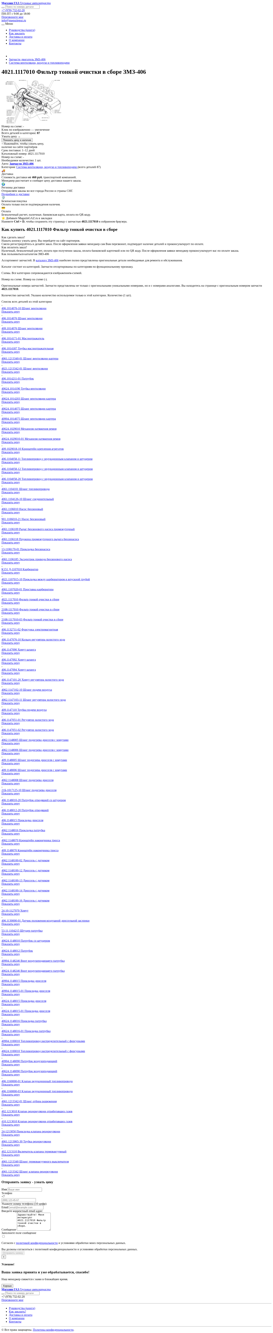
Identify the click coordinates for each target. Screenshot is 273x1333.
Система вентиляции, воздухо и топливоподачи (39, 62)
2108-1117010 (10, 609)
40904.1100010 (11, 1041)
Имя (4, 1189)
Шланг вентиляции (34, 308)
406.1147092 (9, 659)
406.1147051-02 (11, 729)
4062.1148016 (10, 830)
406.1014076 (9, 318)
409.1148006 (9, 770)
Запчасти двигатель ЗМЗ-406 (27, 59)
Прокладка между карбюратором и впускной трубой (56, 579)
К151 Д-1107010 (12, 569)
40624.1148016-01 (13, 1031)
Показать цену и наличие (17, 140)
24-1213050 (9, 1131)
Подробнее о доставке (15, 194)
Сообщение (8, 1229)
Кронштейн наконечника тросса (39, 840)
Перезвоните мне (12, 17)
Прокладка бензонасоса (35, 549)
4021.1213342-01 (12, 368)
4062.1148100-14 (12, 890)
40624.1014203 (11, 398)
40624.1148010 (11, 940)
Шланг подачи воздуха (37, 689)
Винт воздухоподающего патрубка (43, 960)
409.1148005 (9, 760)
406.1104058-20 (11, 479)
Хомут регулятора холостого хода (43, 679)
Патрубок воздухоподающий (39, 1061)
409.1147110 (9, 709)
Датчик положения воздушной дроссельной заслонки (56, 920)
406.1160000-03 (11, 1091)
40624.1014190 (11, 388)
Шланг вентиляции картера (40, 358)
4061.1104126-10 (12, 499)
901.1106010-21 (11, 519)
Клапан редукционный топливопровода (47, 1081)
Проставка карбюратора (38, 589)
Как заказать (17, 33)
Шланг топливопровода (34, 489)
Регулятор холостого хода (38, 719)
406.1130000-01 (11, 920)
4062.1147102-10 (12, 689)
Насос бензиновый (31, 509)
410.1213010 (9, 1121)
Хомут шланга (27, 649)
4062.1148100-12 (12, 870)
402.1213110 (9, 1151)
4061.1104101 (10, 489)
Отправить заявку (13, 1253)
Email (4, 1207)
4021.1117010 (10, 599)
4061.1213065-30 (12, 1141)
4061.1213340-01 (12, 358)
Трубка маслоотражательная (35, 348)
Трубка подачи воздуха (32, 709)
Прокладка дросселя (30, 820)
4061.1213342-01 (12, 1101)
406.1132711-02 (11, 629)
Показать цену (10, 311)
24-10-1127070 (10, 910)
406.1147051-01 (11, 719)
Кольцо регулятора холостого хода (43, 639)
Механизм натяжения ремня (38, 428)
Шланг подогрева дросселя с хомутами (44, 740)
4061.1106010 (10, 509)
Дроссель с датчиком (36, 860)
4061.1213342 (10, 1171)
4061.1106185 (10, 559)
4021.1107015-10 (12, 579)
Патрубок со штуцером (35, 940)
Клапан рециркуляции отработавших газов (45, 1111)
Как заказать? (17, 1311)
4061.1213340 (10, 1161)
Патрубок (28, 378)
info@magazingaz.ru (13, 20)
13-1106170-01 (10, 549)
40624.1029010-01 (13, 438)
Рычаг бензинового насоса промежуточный (47, 529)
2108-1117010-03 (12, 619)
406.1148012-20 (11, 810)
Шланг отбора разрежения (40, 1101)
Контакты (15, 43)
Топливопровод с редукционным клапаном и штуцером (56, 458)
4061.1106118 (10, 539)
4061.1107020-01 (12, 589)
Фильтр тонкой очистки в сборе (39, 599)
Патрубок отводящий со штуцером (44, 800)
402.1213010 (9, 1111)
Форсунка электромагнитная (39, 629)
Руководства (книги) (22, 30)
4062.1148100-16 (12, 900)
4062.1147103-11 (12, 699)
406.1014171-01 (11, 338)
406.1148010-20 (11, 800)
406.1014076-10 (11, 308)
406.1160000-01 (11, 1081)
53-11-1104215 (10, 930)
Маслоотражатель (33, 338)
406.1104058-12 (11, 468)
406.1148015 (9, 820)
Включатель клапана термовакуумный (42, 1151)
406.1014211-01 (11, 378)
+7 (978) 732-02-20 (13, 10)
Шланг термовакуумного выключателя (44, 1161)
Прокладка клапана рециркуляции (38, 1131)
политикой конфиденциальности (37, 1243)
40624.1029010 (11, 428)
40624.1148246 (11, 970)
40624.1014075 (11, 408)
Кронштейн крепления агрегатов (43, 448)
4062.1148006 (10, 750)
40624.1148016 (11, 1021)
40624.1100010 (11, 1051)
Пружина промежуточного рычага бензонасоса (49, 539)
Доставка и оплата (20, 36)
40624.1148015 (11, 1000)
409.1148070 (9, 850)
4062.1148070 (10, 840)
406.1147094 (9, 669)
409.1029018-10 (11, 448)
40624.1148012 (11, 950)
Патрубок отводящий (35, 810)
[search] (2, 1294)
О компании (17, 40)
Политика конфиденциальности (53, 1329)
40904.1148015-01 (13, 990)
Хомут (24, 910)
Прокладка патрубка (32, 830)
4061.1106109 (10, 529)
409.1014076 (9, 328)
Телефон (6, 1193)
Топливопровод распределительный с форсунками (53, 1041)
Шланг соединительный (38, 499)
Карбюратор (30, 569)
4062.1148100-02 (12, 860)
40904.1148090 (11, 1061)
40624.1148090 (11, 1071)
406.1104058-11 (11, 458)
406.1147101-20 (11, 679)
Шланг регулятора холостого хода (44, 699)
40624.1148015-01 (13, 1011)
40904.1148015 (11, 980)
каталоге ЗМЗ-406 (47, 260)
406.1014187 (9, 348)
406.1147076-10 (11, 639)
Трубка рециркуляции (37, 1141)
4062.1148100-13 (12, 880)
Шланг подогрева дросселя (36, 780)
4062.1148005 (10, 740)
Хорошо (7, 1285)
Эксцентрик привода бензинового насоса (45, 559)
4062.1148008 (10, 780)
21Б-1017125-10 (11, 790)
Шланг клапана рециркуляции (38, 1171)
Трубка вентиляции (33, 388)
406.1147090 (9, 649)
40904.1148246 (11, 960)
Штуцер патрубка (31, 930)
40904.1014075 (11, 418)
